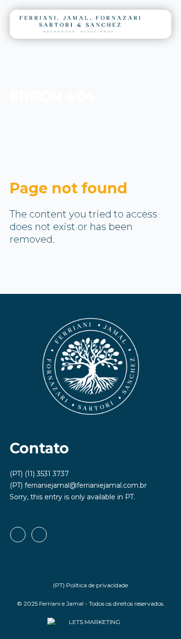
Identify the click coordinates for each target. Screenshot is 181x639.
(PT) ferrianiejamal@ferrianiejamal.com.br (78, 485)
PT (129, 497)
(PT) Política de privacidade (90, 585)
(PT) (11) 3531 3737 (39, 473)
